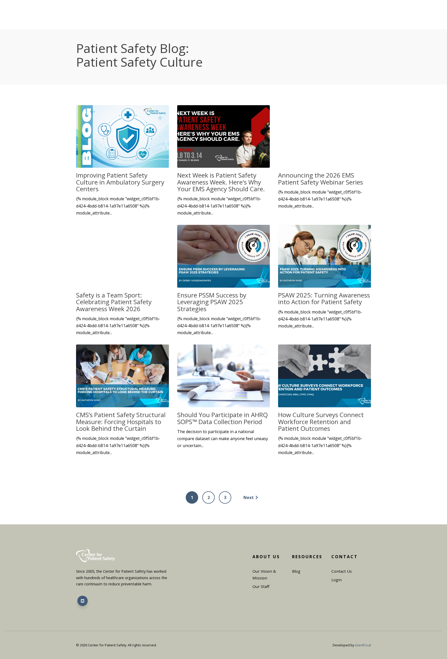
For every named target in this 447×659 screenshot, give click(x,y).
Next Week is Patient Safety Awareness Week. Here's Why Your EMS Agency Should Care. (221, 182)
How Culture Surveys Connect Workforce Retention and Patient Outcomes (321, 421)
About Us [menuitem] (266, 557)
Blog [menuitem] (296, 571)
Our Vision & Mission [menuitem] (264, 574)
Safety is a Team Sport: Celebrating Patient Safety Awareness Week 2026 (114, 302)
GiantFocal (363, 645)
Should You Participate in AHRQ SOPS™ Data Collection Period (222, 418)
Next (248, 497)
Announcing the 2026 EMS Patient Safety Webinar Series (320, 178)
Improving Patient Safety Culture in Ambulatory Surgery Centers (120, 182)
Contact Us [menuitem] (341, 571)
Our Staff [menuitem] (260, 586)
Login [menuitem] (336, 579)
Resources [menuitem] (307, 557)
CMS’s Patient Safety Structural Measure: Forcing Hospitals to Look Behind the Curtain (121, 421)
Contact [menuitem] (344, 557)
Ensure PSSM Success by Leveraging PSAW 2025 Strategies (211, 302)
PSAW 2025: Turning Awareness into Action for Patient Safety (324, 298)
